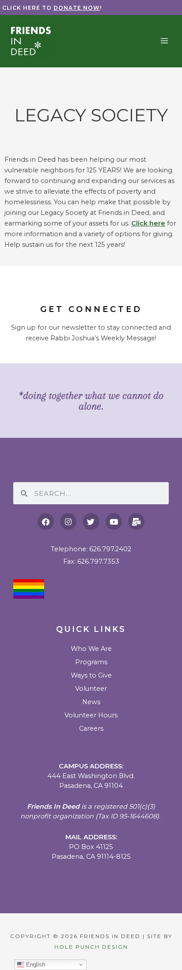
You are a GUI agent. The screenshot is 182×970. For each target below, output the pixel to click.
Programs (91, 662)
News (91, 702)
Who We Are (91, 649)
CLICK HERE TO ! (52, 7)
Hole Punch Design (91, 946)
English (34, 964)
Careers (91, 728)
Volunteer (91, 689)
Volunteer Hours (91, 715)
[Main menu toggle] (164, 41)
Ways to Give (91, 675)
